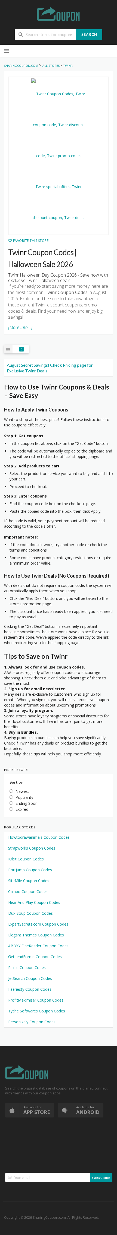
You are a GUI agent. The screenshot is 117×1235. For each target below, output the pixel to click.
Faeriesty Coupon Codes (29, 989)
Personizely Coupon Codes (32, 1021)
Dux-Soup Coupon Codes (30, 913)
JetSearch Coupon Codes (30, 978)
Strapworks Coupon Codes (31, 848)
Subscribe (101, 1177)
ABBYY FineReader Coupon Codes (38, 945)
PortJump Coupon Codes (30, 869)
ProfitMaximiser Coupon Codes (35, 1000)
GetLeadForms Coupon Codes (35, 956)
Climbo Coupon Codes (28, 891)
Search (89, 34)
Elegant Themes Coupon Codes (36, 935)
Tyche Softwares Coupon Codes (36, 1011)
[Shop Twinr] (58, 156)
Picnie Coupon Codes (27, 967)
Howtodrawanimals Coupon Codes (39, 837)
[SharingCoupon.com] (58, 14)
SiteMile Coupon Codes (28, 880)
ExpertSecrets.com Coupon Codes (38, 924)
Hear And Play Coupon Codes (34, 902)
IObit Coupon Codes (26, 859)
